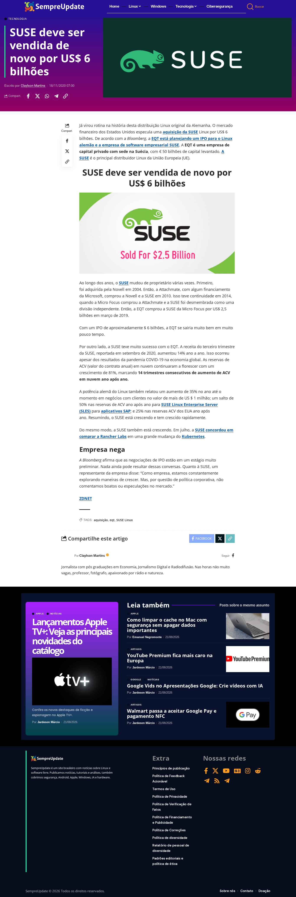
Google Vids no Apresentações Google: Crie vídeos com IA (195, 685)
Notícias (56, 614)
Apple (40, 614)
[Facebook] (233, 555)
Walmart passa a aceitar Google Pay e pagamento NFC (171, 713)
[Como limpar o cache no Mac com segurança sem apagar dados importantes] (247, 626)
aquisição (101, 520)
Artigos (136, 649)
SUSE (123, 282)
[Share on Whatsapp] (46, 96)
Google (136, 680)
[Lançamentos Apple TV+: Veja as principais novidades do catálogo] (72, 681)
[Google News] (237, 771)
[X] (215, 771)
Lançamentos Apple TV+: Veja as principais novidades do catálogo (72, 635)
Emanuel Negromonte (147, 637)
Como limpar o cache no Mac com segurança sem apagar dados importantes (167, 624)
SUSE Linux (124, 520)
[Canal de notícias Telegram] (227, 781)
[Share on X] (37, 96)
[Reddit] (258, 771)
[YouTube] (226, 771)
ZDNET (85, 498)
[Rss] (217, 781)
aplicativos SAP (115, 411)
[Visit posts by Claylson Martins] (66, 555)
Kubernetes (193, 436)
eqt (112, 520)
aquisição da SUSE (180, 131)
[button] (250, 6)
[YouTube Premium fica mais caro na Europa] (247, 659)
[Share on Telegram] (56, 96)
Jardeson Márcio (48, 722)
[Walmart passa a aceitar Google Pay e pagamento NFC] (247, 715)
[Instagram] (248, 771)
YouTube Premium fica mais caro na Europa (170, 658)
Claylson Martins (33, 86)
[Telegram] (207, 781)
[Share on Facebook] (28, 96)
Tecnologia (17, 19)
